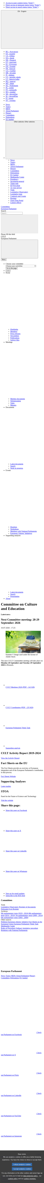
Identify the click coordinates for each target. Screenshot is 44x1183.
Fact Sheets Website (8, 776)
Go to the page (12, 268)
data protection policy (30, 1176)
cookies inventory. (30, 1179)
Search (3, 211)
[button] (24, 300)
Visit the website (7, 800)
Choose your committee (14, 264)
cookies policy (13, 1179)
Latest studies (6, 786)
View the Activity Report (10, 758)
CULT (3, 236)
